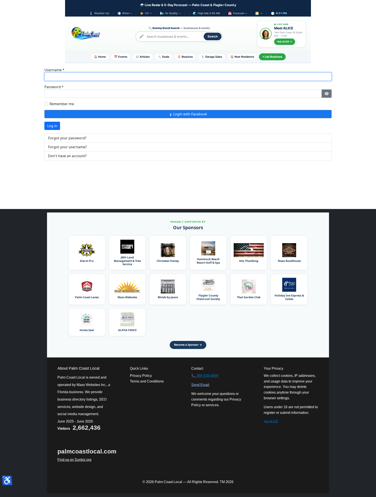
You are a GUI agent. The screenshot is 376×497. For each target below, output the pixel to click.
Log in (52, 125)
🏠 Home (100, 56)
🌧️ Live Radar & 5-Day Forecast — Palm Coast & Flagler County (188, 5)
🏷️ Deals (163, 56)
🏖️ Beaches (185, 56)
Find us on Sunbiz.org (74, 460)
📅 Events (120, 56)
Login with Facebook (189, 114)
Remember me (62, 103)
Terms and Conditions (147, 381)
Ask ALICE (271, 421)
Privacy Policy (141, 375)
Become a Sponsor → (188, 345)
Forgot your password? (67, 138)
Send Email (200, 385)
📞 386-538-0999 (204, 375)
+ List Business (272, 56)
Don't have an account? (67, 155)
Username (54, 69)
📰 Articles (143, 56)
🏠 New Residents (242, 56)
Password (54, 86)
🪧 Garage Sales (211, 56)
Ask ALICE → (284, 41)
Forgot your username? (67, 147)
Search (213, 36)
